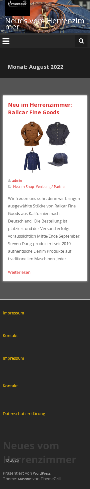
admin (17, 180)
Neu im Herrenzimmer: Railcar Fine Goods (40, 108)
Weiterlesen (19, 272)
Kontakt (10, 335)
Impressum (13, 313)
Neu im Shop (23, 186)
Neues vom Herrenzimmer (44, 23)
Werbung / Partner (51, 186)
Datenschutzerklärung (24, 413)
